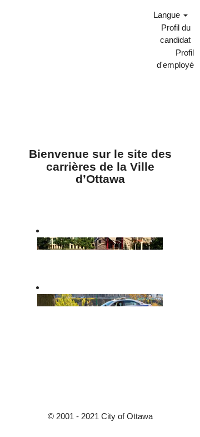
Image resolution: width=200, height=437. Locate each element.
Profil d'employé (175, 58)
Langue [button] (167, 14)
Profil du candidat (175, 33)
